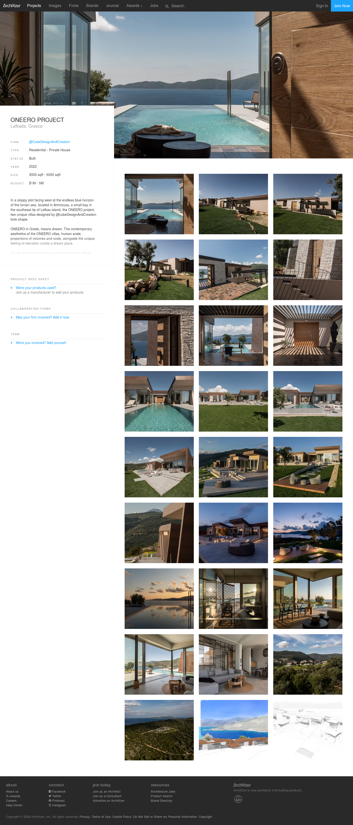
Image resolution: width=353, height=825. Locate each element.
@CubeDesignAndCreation (49, 141)
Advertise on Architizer (108, 800)
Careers (11, 800)
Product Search (161, 796)
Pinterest (58, 800)
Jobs (154, 5)
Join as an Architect (107, 791)
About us (12, 791)
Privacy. (85, 816)
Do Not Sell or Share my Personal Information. (165, 816)
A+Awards (13, 796)
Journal (112, 5)
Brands (92, 5)
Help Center (14, 805)
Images (55, 5)
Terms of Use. (101, 816)
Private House (59, 149)
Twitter (56, 796)
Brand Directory (161, 800)
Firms (74, 5)
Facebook (58, 791)
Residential (37, 149)
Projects (34, 5)
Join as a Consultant (107, 796)
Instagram (58, 805)
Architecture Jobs (163, 791)
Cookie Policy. (122, 816)
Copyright (205, 816)
